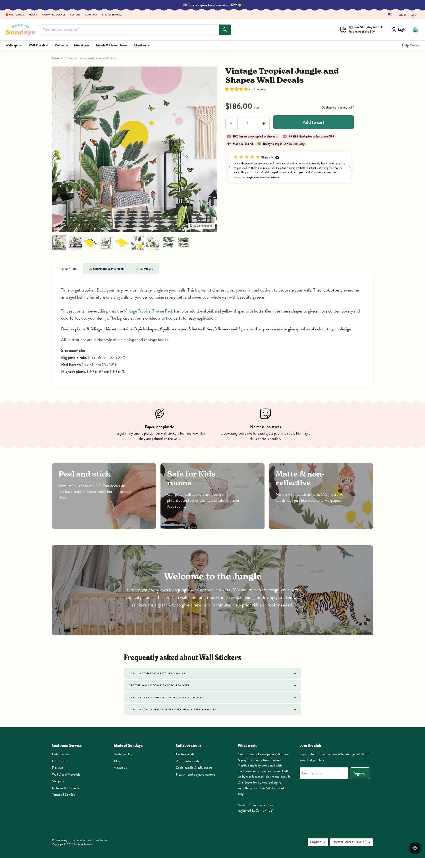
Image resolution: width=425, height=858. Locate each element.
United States (349, 842)
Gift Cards (59, 761)
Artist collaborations (190, 761)
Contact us (102, 840)
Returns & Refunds (65, 788)
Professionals (112, 14)
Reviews (75, 14)
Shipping (58, 781)
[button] (400, 15)
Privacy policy (60, 840)
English (316, 842)
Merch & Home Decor (111, 45)
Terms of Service (63, 794)
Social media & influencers (194, 767)
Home (55, 58)
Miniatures (81, 45)
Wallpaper (13, 45)
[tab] (67, 268)
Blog (117, 761)
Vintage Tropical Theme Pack (148, 311)
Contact (91, 14)
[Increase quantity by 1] (264, 123)
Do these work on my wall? (338, 107)
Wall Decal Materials (66, 774)
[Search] (225, 30)
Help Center (410, 45)
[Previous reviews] (229, 167)
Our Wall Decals (54, 14)
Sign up (360, 773)
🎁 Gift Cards (15, 14)
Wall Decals (37, 45)
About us (140, 45)
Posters (60, 45)
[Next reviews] (350, 167)
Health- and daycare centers (195, 774)
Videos (33, 14)
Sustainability (123, 754)
